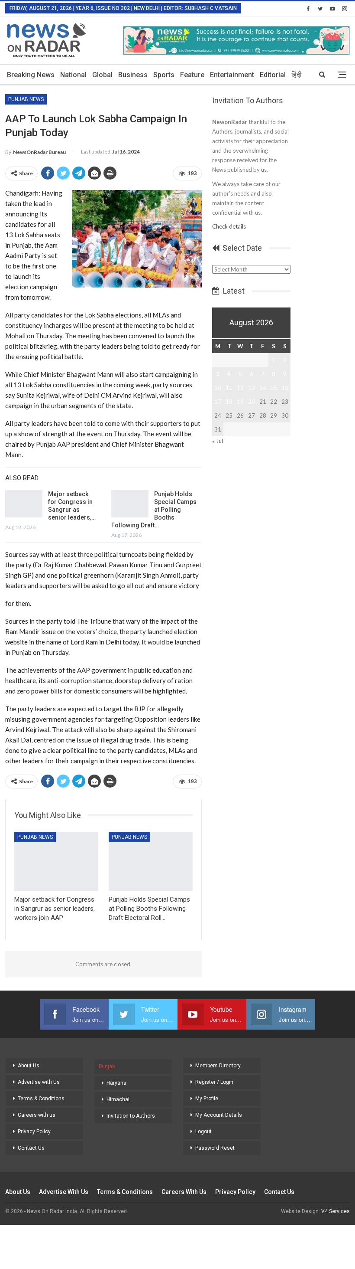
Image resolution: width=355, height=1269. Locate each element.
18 (229, 401)
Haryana (116, 1083)
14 (262, 387)
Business (133, 75)
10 (217, 387)
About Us (28, 1066)
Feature (192, 75)
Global (102, 75)
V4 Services (335, 1211)
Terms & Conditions (41, 1099)
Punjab (107, 1066)
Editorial (273, 75)
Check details (229, 226)
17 (217, 401)
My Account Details (218, 1115)
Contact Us (31, 1148)
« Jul (217, 441)
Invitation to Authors (130, 1116)
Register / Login (214, 1082)
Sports (163, 75)
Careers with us (36, 1115)
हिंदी (296, 75)
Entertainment (232, 75)
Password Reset (215, 1148)
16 (284, 387)
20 (251, 401)
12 (240, 387)
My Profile (206, 1099)
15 (273, 387)
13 (251, 387)
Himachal (117, 1099)
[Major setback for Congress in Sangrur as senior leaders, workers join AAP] (23, 504)
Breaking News (31, 75)
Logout (203, 1131)
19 (240, 401)
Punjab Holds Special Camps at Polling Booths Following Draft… (154, 510)
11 (229, 387)
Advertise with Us (39, 1082)
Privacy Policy (34, 1131)
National (73, 75)
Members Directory (218, 1066)
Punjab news (26, 99)
